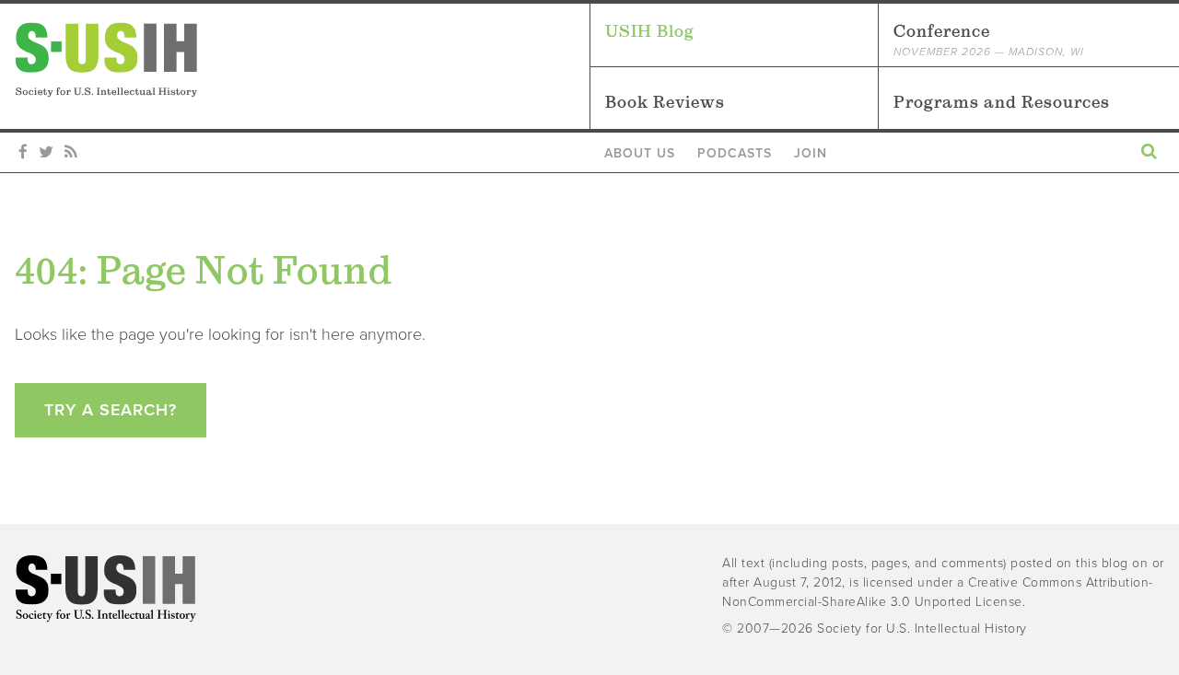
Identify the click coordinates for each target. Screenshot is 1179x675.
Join (810, 153)
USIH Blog (650, 31)
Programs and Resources (1001, 101)
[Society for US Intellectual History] (302, 60)
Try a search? (110, 410)
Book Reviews (665, 101)
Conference (988, 39)
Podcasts (734, 153)
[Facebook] (23, 153)
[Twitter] (46, 153)
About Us (639, 153)
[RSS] (70, 153)
